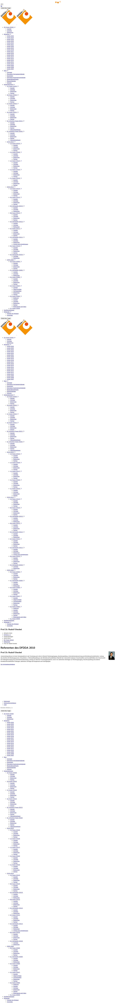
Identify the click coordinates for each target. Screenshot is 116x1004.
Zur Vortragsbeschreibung (8, 664)
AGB (5, 705)
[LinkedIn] (1, 6)
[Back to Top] (2, 4)
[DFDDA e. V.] (17, 24)
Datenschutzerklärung (10, 703)
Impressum (7, 701)
